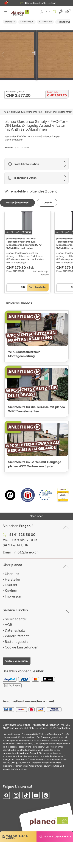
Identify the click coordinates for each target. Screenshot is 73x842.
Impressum (13, 596)
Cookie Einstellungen (21, 647)
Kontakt (11, 585)
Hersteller (12, 579)
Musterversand (40, 3)
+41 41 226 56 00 (21, 534)
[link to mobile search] (48, 12)
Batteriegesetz (16, 641)
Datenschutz (15, 630)
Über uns (12, 574)
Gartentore (46, 21)
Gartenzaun (27, 21)
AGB (8, 625)
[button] (5, 3)
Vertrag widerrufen (16, 661)
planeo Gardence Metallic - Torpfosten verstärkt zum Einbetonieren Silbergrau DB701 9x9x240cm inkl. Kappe (24, 243)
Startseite (10, 21)
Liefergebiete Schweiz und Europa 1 (20, 753)
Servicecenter (16, 619)
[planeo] (47, 821)
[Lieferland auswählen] (5, 3)
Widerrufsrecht (17, 636)
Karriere (11, 591)
